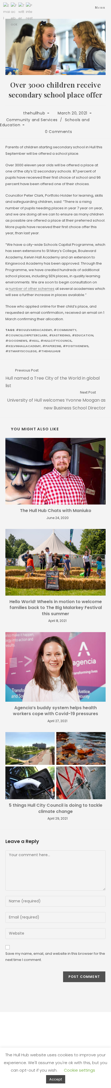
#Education (82, 335)
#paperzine (51, 346)
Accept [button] (55, 1079)
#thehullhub (49, 351)
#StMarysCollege (21, 351)
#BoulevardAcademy (34, 330)
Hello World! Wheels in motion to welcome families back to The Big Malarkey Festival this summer (55, 608)
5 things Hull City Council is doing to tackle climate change (55, 808)
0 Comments (58, 131)
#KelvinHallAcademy (23, 346)
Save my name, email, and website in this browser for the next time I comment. (55, 956)
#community (65, 330)
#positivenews (75, 346)
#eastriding (59, 335)
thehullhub (34, 113)
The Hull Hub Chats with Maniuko (55, 511)
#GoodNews (16, 340)
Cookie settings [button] (79, 1070)
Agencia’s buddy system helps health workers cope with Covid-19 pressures (55, 711)
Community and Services (32, 120)
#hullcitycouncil (56, 340)
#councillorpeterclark (26, 335)
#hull (34, 340)
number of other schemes (31, 288)
